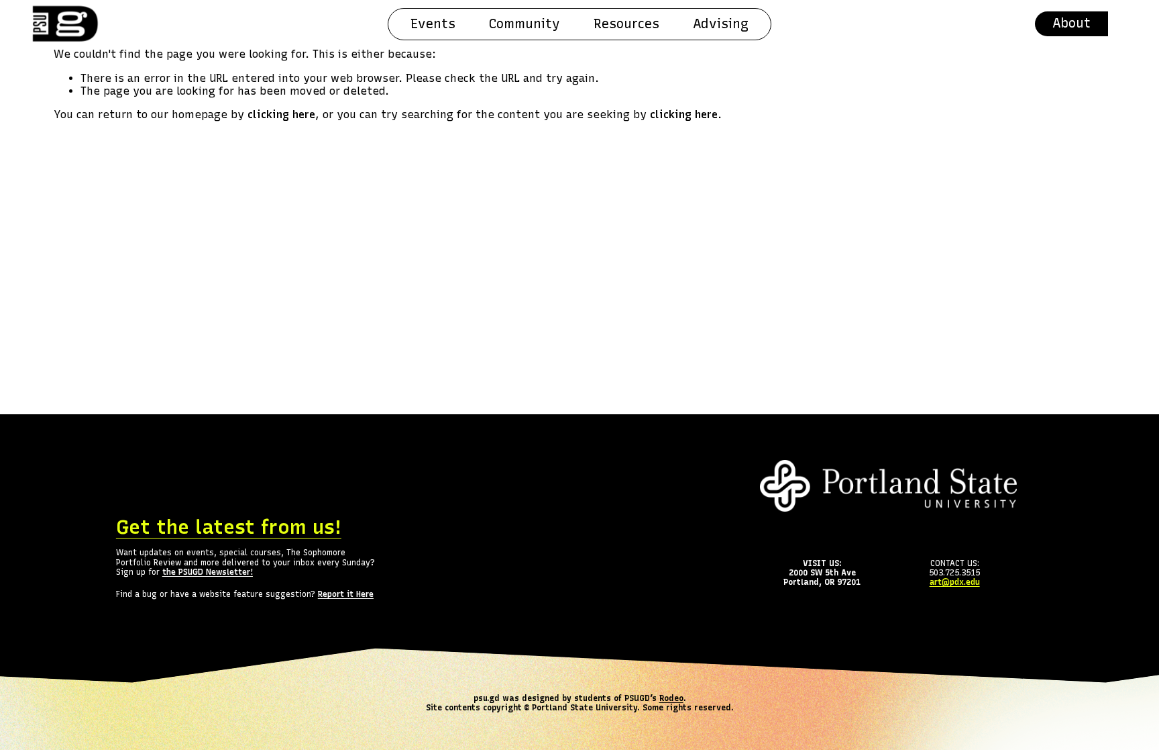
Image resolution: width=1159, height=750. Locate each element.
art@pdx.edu (955, 582)
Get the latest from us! (228, 526)
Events (432, 24)
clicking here (281, 114)
